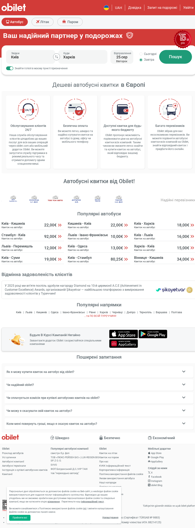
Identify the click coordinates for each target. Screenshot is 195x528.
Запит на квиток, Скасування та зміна (111, 492)
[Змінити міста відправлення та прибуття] (56, 56)
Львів (28, 312)
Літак (44, 22)
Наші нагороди (107, 482)
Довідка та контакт (110, 486)
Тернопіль (145, 312)
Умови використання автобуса (117, 478)
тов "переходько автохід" (65, 473)
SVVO (54, 464)
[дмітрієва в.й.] (76, 202)
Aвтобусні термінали (14, 465)
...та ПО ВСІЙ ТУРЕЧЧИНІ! (100, 316)
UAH (118, 8)
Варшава (161, 312)
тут (84, 508)
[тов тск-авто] (55, 202)
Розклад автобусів (12, 453)
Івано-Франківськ (74, 312)
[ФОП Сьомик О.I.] (13, 202)
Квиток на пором (109, 457)
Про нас (103, 461)
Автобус (16, 22)
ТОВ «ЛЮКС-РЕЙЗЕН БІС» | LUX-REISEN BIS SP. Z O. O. (75, 459)
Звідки (15, 53)
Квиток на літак (108, 453)
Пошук (175, 56)
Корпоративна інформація (114, 469)
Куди (66, 53)
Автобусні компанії (13, 461)
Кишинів (41, 312)
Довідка (134, 8)
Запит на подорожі (162, 8)
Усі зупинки (9, 457)
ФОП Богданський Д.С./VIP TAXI (69, 469)
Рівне (92, 312)
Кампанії (7, 474)
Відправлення (122, 53)
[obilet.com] (23, 10)
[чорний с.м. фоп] (118, 202)
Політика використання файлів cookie (121, 474)
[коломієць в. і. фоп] (34, 202)
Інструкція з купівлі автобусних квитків (24, 469)
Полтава (176, 312)
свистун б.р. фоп (60, 453)
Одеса (54, 312)
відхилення (54, 501)
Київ (18, 312)
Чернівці (117, 312)
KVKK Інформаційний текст (115, 465)
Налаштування (110, 517)
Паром (72, 22)
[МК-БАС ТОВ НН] (97, 202)
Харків (104, 312)
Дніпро (131, 312)
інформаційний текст (92, 501)
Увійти (188, 8)
